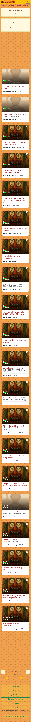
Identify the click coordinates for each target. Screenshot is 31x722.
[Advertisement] (15, 51)
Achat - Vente (11, 5)
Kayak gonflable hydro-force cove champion (15, 341)
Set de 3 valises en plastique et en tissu (15, 569)
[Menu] (28, 2)
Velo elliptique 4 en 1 (10, 284)
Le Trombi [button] (16, 707)
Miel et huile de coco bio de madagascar (12, 257)
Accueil (3, 5)
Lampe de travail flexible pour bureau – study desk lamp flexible (15, 485)
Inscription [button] (16, 695)
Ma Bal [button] (16, 691)
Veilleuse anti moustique (11, 540)
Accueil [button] (16, 686)
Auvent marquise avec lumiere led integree (15, 229)
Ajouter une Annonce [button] (16, 699)
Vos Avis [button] (16, 703)
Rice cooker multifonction (12, 398)
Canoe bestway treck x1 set (13, 368)
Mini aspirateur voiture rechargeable (11, 624)
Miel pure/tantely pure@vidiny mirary (13, 87)
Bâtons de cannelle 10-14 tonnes (14, 512)
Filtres (16, 23)
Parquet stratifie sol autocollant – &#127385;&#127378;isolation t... (15, 313)
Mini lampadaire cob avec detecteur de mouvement (12, 171)
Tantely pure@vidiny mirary (13, 114)
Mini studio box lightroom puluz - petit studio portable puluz (14, 597)
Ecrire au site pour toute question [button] (15, 716)
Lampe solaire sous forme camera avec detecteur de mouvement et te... (15, 200)
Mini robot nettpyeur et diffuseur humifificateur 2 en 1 (14, 143)
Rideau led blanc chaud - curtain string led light (14, 457)
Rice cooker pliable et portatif (13, 426)
